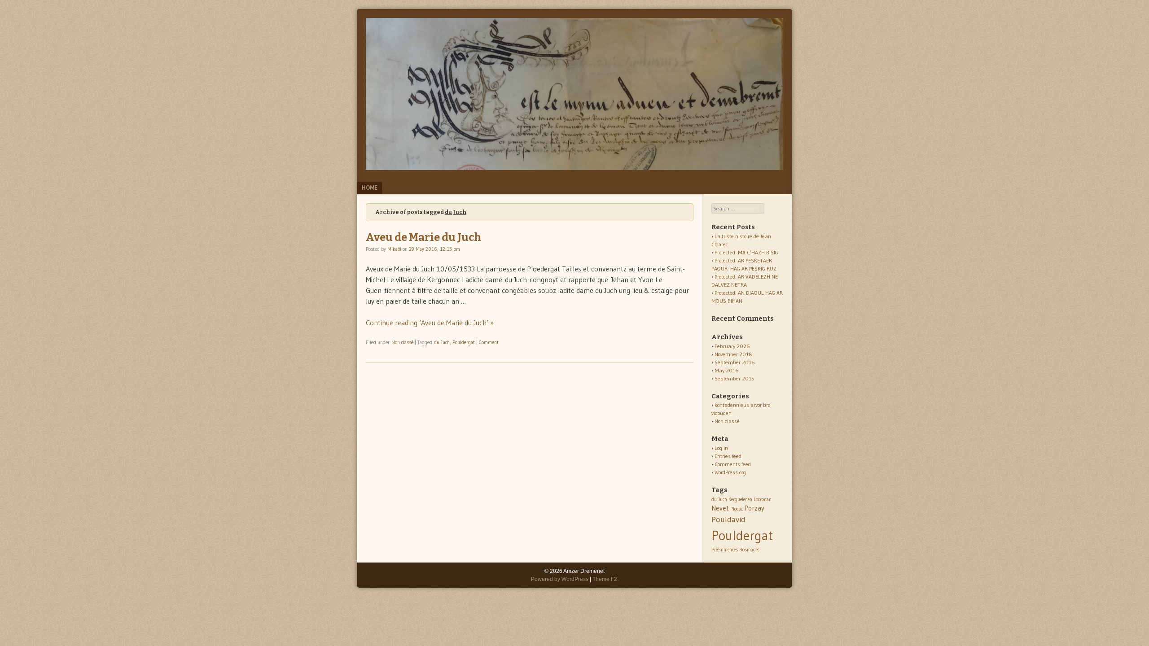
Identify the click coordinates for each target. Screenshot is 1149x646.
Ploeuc (736, 509)
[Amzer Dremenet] (574, 167)
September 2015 (734, 378)
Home (369, 187)
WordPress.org (730, 472)
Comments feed (733, 464)
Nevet (720, 508)
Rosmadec (749, 550)
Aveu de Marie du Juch (423, 237)
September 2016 (735, 362)
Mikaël (394, 249)
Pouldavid (728, 519)
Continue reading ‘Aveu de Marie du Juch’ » (430, 322)
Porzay (754, 508)
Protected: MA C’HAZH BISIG (746, 252)
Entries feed (728, 456)
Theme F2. (605, 579)
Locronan (763, 499)
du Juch (442, 342)
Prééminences (724, 550)
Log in (721, 448)
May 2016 (727, 370)
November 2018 (733, 354)
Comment (489, 342)
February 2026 (732, 346)
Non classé (402, 342)
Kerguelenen (740, 499)
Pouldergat (463, 342)
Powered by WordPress (559, 579)
